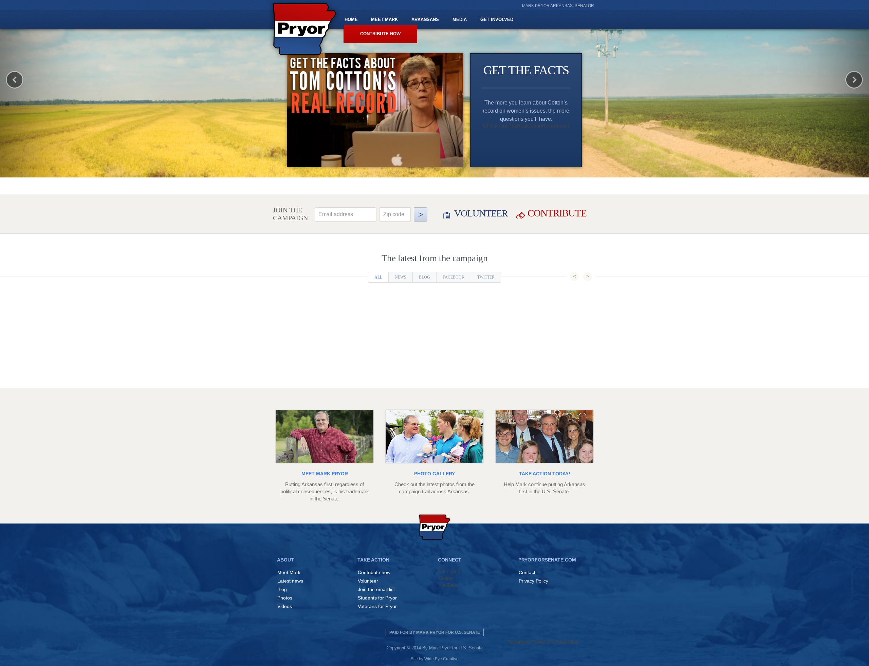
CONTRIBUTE (557, 213)
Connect (449, 559)
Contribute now (380, 33)
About (285, 559)
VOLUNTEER (481, 213)
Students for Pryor (377, 598)
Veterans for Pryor (377, 606)
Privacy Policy (533, 581)
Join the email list (376, 589)
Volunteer (368, 581)
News (400, 277)
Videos (284, 606)
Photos (284, 598)
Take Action (373, 559)
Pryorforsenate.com (547, 559)
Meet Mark (384, 19)
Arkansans (425, 19)
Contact (527, 572)
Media (459, 19)
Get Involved (496, 19)
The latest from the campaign (435, 258)
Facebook (454, 277)
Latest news (290, 581)
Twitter (486, 277)
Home (351, 19)
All (378, 277)
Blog (424, 277)
